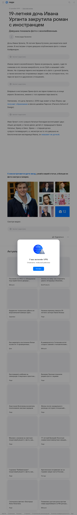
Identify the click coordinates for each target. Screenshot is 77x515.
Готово (38, 269)
